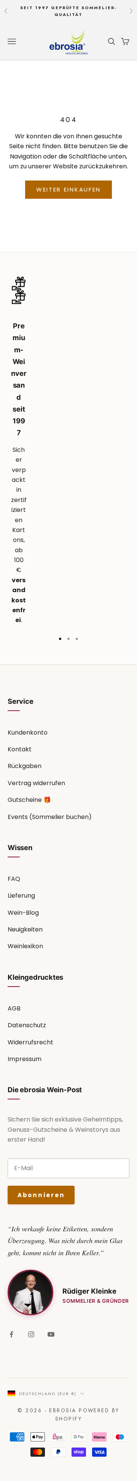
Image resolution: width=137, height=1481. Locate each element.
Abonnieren (41, 1195)
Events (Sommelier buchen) (50, 817)
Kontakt (20, 749)
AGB (14, 1008)
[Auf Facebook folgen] (11, 1334)
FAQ (14, 878)
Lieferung (21, 895)
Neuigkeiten (25, 929)
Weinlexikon (25, 946)
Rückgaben (24, 766)
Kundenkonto (28, 732)
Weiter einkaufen (68, 189)
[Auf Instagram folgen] (31, 1334)
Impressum (24, 1059)
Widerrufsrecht (30, 1042)
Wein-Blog (23, 912)
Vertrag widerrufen (36, 783)
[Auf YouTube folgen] (51, 1334)
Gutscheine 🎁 (29, 799)
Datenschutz (27, 1025)
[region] (68, 451)
